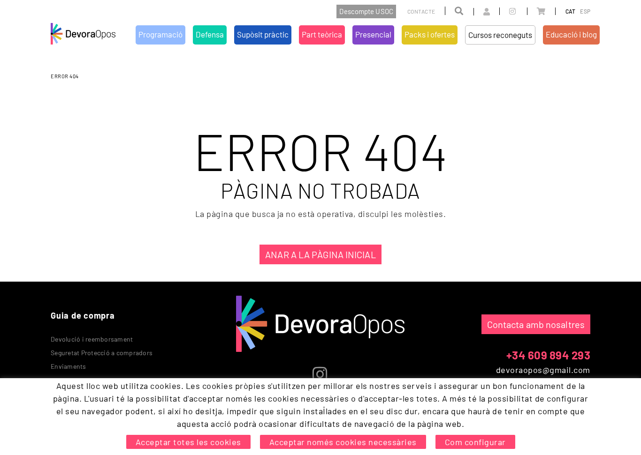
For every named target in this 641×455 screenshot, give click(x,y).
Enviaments (68, 366)
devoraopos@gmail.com (543, 370)
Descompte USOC (366, 11)
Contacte (421, 11)
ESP (585, 11)
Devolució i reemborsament (92, 339)
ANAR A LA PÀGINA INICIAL (320, 254)
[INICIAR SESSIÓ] (476, 12)
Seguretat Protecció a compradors (102, 353)
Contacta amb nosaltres (536, 324)
